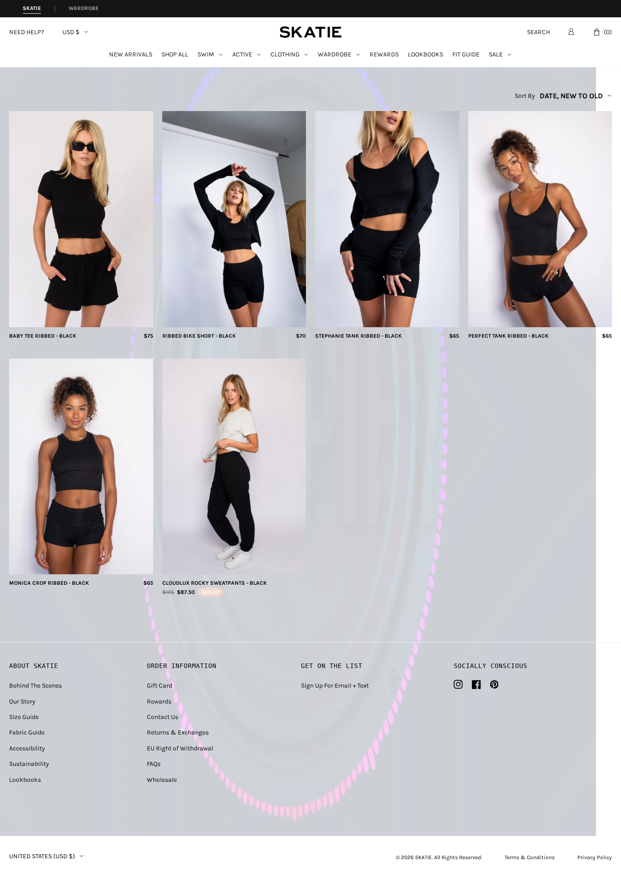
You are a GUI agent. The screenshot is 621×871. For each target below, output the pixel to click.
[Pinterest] (494, 684)
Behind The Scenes (35, 685)
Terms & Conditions (530, 857)
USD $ (71, 32)
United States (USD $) (42, 856)
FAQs (153, 764)
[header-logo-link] (310, 32)
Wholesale (162, 780)
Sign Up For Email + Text (335, 685)
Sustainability (29, 764)
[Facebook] (476, 684)
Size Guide (24, 717)
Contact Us (162, 717)
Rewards (384, 54)
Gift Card (159, 685)
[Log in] (571, 31)
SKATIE (423, 857)
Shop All (174, 54)
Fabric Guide (27, 732)
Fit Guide (466, 54)
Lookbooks (425, 54)
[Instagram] (458, 684)
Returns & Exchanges (178, 732)
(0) (608, 32)
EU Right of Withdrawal (180, 748)
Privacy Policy (594, 857)
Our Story (22, 701)
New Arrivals (130, 54)
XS (70, 317)
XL (416, 317)
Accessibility (27, 748)
